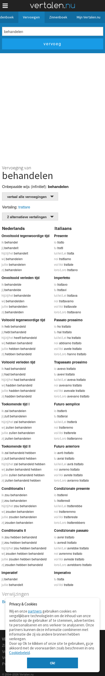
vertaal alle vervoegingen (27, 196)
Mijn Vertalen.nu (88, 17)
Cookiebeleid (19, 652)
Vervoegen (31, 17)
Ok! (52, 663)
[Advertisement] (52, 108)
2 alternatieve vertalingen (27, 216)
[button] (5, 6)
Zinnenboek (58, 17)
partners (35, 611)
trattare (24, 206)
